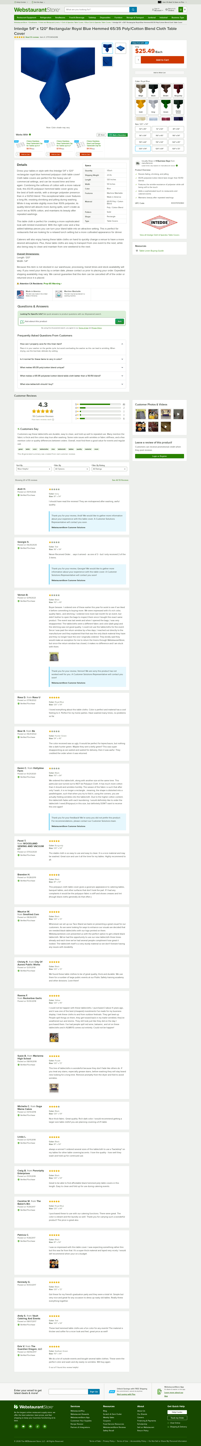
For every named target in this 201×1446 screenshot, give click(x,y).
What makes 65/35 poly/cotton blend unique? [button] (42, 367)
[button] (107, 48)
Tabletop (92, 17)
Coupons (107, 1421)
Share (103, 135)
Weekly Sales (108, 1417)
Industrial (164, 17)
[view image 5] (140, 426)
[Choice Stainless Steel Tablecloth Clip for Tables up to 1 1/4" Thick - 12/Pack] (29, 148)
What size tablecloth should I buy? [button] (36, 384)
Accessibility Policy (138, 1441)
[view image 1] (140, 414)
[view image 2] (153, 414)
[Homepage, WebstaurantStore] (37, 10)
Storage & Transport (135, 17)
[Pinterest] (45, 1426)
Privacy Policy (97, 328)
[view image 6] (153, 426)
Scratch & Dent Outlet (112, 1414)
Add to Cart (25, 154)
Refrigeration (45, 17)
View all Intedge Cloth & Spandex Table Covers (159, 235)
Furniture (118, 17)
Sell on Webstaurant (145, 1427)
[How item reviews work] (53, 419)
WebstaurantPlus (78, 1411)
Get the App (38, 2)
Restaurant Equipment (26, 17)
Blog (105, 1411)
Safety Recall (108, 1431)
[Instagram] (16, 1426)
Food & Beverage (76, 17)
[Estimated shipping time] (177, 165)
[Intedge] (159, 222)
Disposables (105, 17)
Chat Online (175, 1423)
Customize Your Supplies (81, 1421)
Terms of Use (83, 328)
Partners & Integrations (80, 1427)
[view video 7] (165, 426)
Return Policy (142, 1431)
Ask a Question (119, 135)
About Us (141, 1411)
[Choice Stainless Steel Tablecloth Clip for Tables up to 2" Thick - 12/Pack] (59, 148)
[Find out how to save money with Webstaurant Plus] (16, 141)
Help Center (21, 2)
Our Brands (142, 1414)
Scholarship (142, 1424)
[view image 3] (165, 414)
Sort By (19, 465)
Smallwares (60, 17)
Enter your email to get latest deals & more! (28, 1391)
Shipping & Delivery (178, 1427)
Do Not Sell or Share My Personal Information (168, 1441)
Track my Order (177, 1418)
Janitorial (152, 17)
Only (137, 47)
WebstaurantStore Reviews (114, 1427)
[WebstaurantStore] (36, 1407)
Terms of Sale (95, 1441)
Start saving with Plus (126, 1394)
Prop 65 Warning (52, 283)
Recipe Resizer (77, 1424)
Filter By (57, 465)
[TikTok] (37, 1426)
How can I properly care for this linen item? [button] (41, 344)
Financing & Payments (146, 1421)
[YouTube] (23, 1426)
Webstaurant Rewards (80, 1414)
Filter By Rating (98, 465)
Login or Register (159, 456)
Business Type (178, 17)
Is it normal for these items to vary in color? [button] (41, 359)
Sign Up (94, 1391)
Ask (120, 321)
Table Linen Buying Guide (159, 250)
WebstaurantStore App (80, 1417)
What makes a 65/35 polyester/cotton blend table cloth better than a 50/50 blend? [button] (60, 376)
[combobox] (96, 9)
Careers (140, 1417)
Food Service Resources (113, 1424)
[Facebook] (30, 1426)
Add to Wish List (160, 73)
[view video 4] (178, 414)
